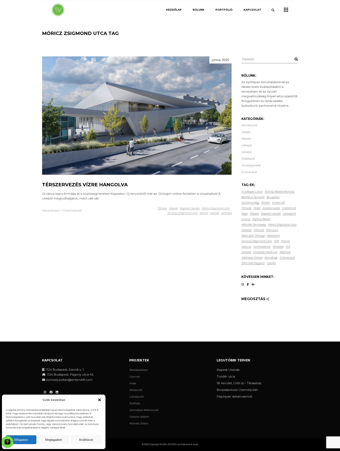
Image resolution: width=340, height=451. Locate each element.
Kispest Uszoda (228, 370)
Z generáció (249, 172)
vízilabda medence (265, 252)
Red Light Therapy (253, 235)
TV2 (287, 246)
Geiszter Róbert (139, 416)
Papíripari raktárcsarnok (234, 396)
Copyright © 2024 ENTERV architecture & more (173, 444)
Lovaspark (289, 213)
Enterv (265, 202)
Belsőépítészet (138, 369)
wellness (226, 212)
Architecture (249, 125)
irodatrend (289, 207)
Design (245, 131)
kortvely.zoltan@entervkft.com (69, 380)
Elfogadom (21, 439)
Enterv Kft (278, 202)
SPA (276, 240)
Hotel (256, 207)
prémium (272, 229)
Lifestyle (246, 145)
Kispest (173, 208)
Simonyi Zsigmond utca (182, 212)
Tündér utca (226, 376)
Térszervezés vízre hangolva (85, 184)
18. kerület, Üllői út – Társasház (239, 383)
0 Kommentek (72, 210)
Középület (135, 389)
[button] (100, 400)
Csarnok (134, 376)
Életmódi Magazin (253, 263)
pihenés (259, 229)
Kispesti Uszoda (190, 208)
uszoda (214, 212)
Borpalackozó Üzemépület (237, 390)
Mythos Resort (261, 218)
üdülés (271, 263)
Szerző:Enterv (51, 210)
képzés (246, 138)
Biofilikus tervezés (252, 196)
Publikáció (248, 158)
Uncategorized (250, 165)
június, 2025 (220, 60)
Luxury (245, 218)
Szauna (246, 246)
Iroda (132, 383)
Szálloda (134, 403)
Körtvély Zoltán (138, 423)
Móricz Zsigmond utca (215, 208)
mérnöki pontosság (253, 224)
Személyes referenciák (144, 410)
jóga (244, 213)
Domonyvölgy (250, 202)
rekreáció (273, 235)
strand (204, 212)
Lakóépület (136, 396)
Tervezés (278, 246)
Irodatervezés (271, 207)
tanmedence (261, 246)
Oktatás (246, 151)
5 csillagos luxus (251, 191)
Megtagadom (53, 439)
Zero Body (270, 257)
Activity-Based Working (279, 191)
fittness (162, 208)
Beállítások (86, 439)
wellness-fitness (251, 257)
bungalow (273, 196)
